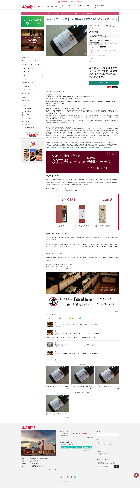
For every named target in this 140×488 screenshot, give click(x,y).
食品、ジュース (26, 93)
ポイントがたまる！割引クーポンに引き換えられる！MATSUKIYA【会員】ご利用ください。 (70, 13)
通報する (116, 311)
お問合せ (80, 6)
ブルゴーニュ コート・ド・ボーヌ (31, 64)
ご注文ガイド (88, 6)
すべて (50, 318)
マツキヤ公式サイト (99, 6)
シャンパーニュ (26, 71)
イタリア (24, 79)
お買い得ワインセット (27, 100)
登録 (116, 466)
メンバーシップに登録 (94, 42)
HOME (38, 6)
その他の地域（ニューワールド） (30, 86)
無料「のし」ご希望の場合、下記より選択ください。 (102, 56)
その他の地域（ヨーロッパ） (29, 82)
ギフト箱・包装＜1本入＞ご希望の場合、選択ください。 (102, 50)
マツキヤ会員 (72, 6)
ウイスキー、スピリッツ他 (29, 90)
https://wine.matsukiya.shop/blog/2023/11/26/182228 (61, 190)
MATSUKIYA (54, 6)
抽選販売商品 (25, 57)
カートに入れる (103, 82)
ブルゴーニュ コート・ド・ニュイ (31, 61)
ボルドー (24, 75)
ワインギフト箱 (26, 97)
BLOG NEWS (61, 6)
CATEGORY (46, 6)
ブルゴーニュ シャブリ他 (29, 68)
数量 (90, 61)
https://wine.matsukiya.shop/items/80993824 (59, 268)
